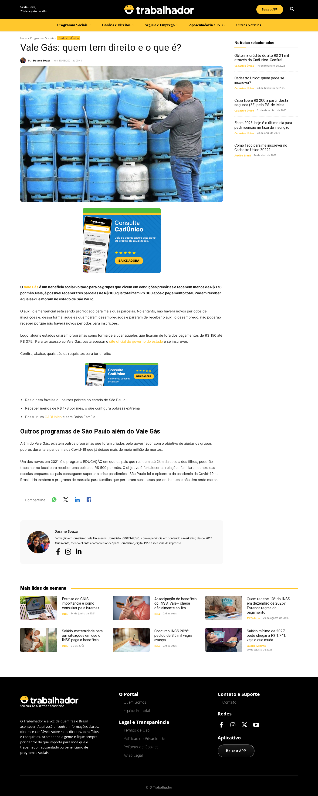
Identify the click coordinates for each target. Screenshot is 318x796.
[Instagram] (68, 551)
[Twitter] (244, 725)
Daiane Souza (41, 60)
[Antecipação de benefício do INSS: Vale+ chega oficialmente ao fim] (131, 608)
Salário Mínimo (256, 645)
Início (23, 38)
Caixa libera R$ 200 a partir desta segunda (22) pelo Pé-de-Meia (261, 102)
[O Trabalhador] (159, 9)
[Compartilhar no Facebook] (89, 500)
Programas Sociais (42, 38)
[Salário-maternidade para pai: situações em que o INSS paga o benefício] (38, 640)
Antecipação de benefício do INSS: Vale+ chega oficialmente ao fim (175, 603)
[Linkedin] (78, 551)
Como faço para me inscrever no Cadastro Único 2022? (260, 147)
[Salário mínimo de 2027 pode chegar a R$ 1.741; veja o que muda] (223, 640)
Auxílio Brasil (242, 155)
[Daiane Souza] (24, 60)
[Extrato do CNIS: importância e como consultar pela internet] (38, 608)
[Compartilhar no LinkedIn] (77, 500)
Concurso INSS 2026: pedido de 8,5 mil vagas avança (173, 635)
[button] (292, 9)
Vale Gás (31, 287)
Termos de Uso (136, 730)
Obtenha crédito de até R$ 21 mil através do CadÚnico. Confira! (261, 57)
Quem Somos (135, 702)
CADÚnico (53, 417)
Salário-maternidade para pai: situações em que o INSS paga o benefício (82, 635)
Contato (229, 702)
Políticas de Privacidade (144, 738)
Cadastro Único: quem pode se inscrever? (259, 80)
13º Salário (253, 618)
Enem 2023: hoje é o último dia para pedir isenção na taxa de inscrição (263, 125)
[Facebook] (57, 551)
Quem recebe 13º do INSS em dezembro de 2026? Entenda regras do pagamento (268, 606)
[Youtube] (256, 725)
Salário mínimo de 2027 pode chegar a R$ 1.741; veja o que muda (266, 635)
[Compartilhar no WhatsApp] (54, 500)
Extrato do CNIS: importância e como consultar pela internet (80, 603)
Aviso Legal (133, 755)
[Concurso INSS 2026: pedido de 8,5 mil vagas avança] (131, 640)
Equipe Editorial (137, 710)
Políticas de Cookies (141, 747)
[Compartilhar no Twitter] (65, 500)
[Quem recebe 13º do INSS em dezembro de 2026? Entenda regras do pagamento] (223, 608)
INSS (65, 613)
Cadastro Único (69, 38)
